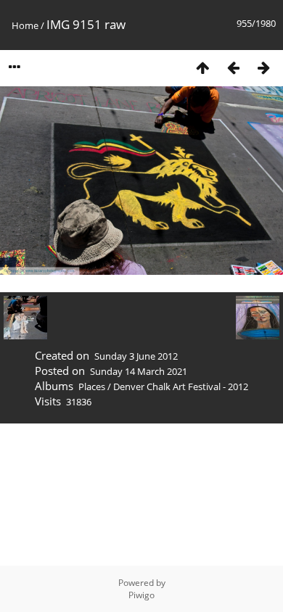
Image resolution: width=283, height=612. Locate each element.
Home (25, 25)
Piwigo (141, 595)
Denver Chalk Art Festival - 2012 (180, 386)
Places (91, 386)
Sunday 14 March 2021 (138, 371)
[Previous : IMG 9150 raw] (233, 67)
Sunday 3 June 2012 (136, 356)
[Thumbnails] (202, 67)
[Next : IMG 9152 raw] (263, 67)
